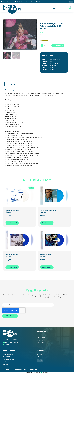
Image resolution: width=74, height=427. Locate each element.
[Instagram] (70, 2)
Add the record (58, 45)
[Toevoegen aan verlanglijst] (42, 45)
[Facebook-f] (72, 2)
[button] (54, 7)
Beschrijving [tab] (10, 84)
